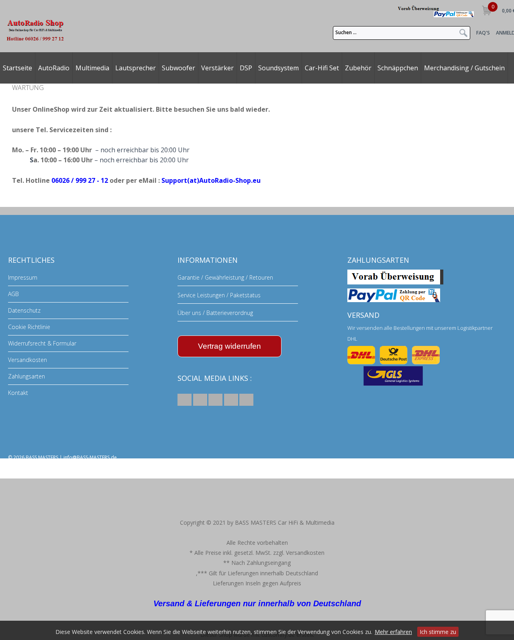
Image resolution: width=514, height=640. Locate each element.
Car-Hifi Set (322, 67)
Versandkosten (27, 360)
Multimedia (92, 67)
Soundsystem (278, 67)
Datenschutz (24, 310)
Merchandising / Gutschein (464, 67)
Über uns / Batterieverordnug (215, 313)
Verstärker (217, 67)
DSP (246, 67)
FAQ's (483, 32)
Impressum (22, 277)
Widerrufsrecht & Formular (42, 343)
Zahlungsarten (26, 376)
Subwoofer (178, 67)
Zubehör (358, 67)
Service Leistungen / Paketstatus (219, 295)
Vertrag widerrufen (229, 346)
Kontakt (18, 393)
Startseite (17, 67)
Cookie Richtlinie (29, 327)
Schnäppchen (397, 67)
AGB (13, 294)
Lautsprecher (135, 67)
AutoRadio (53, 67)
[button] (184, 400)
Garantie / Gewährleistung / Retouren (225, 277)
